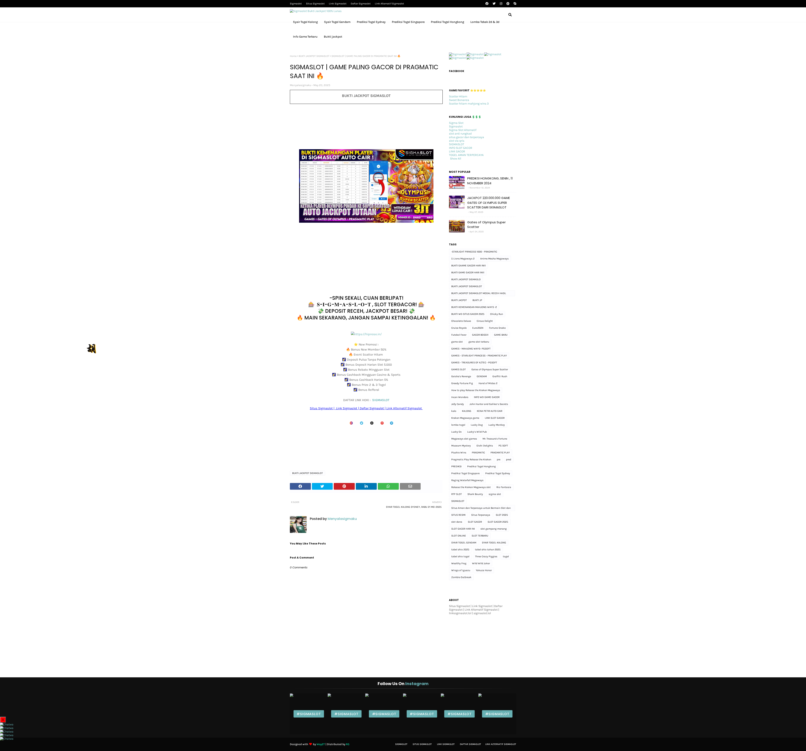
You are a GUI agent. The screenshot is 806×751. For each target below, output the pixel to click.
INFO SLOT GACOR (460, 148)
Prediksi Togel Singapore (465, 473)
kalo (453, 411)
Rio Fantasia (503, 487)
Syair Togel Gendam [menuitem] (337, 22)
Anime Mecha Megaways (494, 258)
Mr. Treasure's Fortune (495, 438)
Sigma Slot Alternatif (462, 130)
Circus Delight (485, 320)
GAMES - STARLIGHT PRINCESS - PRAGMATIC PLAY (479, 355)
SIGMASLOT (380, 400)
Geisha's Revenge (461, 376)
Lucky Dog (477, 424)
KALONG (466, 411)
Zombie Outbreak (461, 577)
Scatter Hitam (458, 96)
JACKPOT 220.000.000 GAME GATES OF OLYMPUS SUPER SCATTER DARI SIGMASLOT (488, 202)
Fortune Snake (497, 327)
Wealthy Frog (458, 563)
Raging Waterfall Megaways (467, 480)
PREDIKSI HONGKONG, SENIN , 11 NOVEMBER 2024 (490, 180)
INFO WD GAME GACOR (487, 397)
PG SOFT (503, 445)
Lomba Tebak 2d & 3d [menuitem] (484, 22)
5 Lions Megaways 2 (463, 258)
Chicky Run (496, 314)
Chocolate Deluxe (461, 320)
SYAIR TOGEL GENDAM (463, 542)
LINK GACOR (457, 151)
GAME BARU (501, 334)
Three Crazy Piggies (486, 556)
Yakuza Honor (484, 570)
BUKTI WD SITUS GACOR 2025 (467, 314)
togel (506, 556)
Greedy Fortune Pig (462, 383)
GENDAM (482, 376)
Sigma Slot (456, 123)
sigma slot (495, 494)
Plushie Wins (458, 452)
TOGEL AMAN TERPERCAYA (466, 155)
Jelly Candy (457, 404)
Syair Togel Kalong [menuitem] (305, 22)
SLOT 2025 (502, 514)
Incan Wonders (459, 397)
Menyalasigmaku (300, 85)
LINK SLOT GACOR (495, 417)
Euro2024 (477, 327)
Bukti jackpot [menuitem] (333, 36)
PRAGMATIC (478, 452)
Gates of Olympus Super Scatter (486, 224)
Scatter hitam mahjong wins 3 (469, 103)
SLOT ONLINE (458, 535)
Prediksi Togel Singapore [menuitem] (408, 22)
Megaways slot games (464, 438)
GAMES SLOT (458, 369)
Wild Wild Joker (481, 563)
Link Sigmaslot (338, 3)
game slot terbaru (478, 341)
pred (508, 459)
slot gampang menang (493, 528)
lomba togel (458, 424)
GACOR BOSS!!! (480, 334)
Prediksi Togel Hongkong (481, 466)
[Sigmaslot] (457, 54)
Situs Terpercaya (480, 514)
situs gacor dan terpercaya (466, 137)
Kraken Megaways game (465, 417)
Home (293, 56)
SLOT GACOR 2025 (498, 521)
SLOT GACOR (475, 521)
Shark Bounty (475, 494)
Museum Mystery (461, 445)
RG (347, 744)
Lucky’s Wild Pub (477, 431)
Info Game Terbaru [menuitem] (305, 36)
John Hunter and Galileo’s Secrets (489, 404)
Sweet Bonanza (459, 100)
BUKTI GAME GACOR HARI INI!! (467, 272)
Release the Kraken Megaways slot (471, 487)
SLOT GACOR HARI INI (463, 528)
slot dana (456, 521)
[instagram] (501, 3)
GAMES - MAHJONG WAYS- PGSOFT (471, 348)
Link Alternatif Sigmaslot (389, 3)
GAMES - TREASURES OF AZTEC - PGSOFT (474, 362)
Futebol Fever (458, 334)
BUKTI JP (477, 300)
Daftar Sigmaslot (361, 3)
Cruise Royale (459, 327)
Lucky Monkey (496, 424)
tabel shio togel (460, 556)
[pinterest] (507, 3)
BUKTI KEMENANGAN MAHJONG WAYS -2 (474, 307)
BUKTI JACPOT (459, 300)
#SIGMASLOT (309, 714)
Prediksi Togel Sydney (497, 473)
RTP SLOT (456, 494)
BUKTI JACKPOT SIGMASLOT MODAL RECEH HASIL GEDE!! (478, 294)
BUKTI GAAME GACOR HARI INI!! (468, 265)
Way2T (321, 744)
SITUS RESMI (458, 514)
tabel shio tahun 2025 (488, 549)
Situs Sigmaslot (315, 3)
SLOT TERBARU (480, 535)
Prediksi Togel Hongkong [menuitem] (447, 22)
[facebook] (486, 3)
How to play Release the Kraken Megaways (475, 390)
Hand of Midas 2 (488, 383)
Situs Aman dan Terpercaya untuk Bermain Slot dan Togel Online (481, 508)
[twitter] (494, 3)
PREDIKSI (456, 466)
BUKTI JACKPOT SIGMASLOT (314, 56)
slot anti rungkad (460, 133)
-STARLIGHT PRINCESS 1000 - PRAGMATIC (474, 251)
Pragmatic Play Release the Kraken (471, 459)
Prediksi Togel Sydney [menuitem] (371, 22)
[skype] (514, 3)
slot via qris (456, 141)
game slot (457, 341)
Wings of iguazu (460, 570)
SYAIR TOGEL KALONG (494, 542)
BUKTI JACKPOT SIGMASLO (466, 279)
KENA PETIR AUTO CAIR (489, 411)
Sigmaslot (296, 3)
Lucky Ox (456, 431)
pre (498, 459)
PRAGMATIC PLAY (500, 452)
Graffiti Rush (499, 376)
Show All (455, 158)
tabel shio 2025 (460, 549)
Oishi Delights (484, 445)
